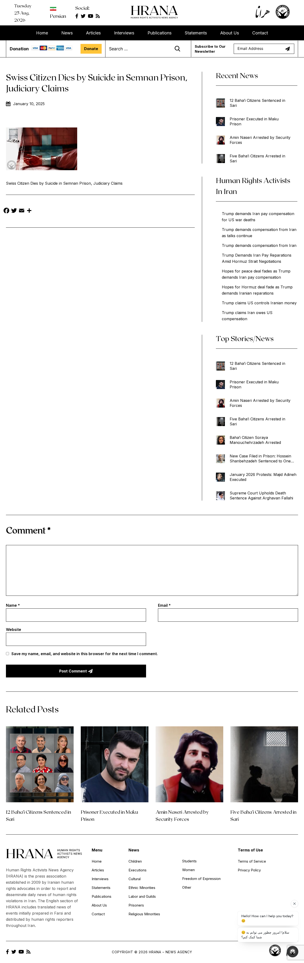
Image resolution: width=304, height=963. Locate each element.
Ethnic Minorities (141, 887)
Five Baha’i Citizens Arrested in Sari (257, 158)
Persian (58, 16)
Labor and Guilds (142, 896)
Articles (93, 32)
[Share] (29, 211)
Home (42, 32)
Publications (159, 32)
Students (189, 861)
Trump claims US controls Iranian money (259, 303)
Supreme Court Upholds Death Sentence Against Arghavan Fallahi (261, 495)
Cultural (134, 879)
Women (188, 870)
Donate (91, 48)
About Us (229, 32)
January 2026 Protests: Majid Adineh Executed (263, 477)
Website (13, 629)
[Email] (21, 211)
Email (164, 605)
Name (13, 605)
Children (135, 861)
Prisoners (136, 905)
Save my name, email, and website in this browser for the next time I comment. (84, 653)
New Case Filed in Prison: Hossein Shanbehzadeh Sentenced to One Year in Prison (260, 459)
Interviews (124, 32)
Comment (28, 530)
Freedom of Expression (201, 878)
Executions (137, 870)
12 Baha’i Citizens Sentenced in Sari (257, 103)
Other (186, 887)
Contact (260, 32)
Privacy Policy (249, 870)
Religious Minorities (144, 914)
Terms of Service (252, 861)
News (67, 32)
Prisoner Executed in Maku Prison (254, 121)
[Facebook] (6, 211)
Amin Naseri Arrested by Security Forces (260, 140)
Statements (196, 32)
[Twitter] (14, 211)
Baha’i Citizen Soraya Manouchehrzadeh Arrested (255, 440)
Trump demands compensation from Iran (259, 245)
